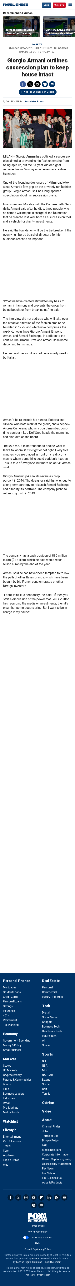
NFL (44, 1061)
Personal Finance (16, 981)
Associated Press (34, 101)
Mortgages (9, 987)
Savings (8, 1006)
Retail (6, 1103)
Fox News (48, 1168)
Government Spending (16, 1040)
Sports (47, 1054)
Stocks (7, 1065)
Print (45, 84)
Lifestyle (9, 1130)
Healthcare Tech (52, 1031)
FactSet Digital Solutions (29, 1262)
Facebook (23, 84)
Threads (37, 84)
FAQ (44, 1145)
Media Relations (52, 1149)
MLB (45, 1070)
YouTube (34, 1197)
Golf (44, 1089)
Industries (9, 1098)
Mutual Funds (11, 1112)
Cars (6, 1150)
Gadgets (47, 1021)
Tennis (46, 1093)
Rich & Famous (12, 1141)
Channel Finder (51, 1126)
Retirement (10, 1020)
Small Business (12, 1049)
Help (37, 1243)
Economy (10, 1034)
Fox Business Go (52, 1177)
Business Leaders (13, 1093)
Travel (7, 1146)
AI (43, 1040)
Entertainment (12, 1136)
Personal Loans (12, 1001)
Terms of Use (50, 1135)
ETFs (6, 1089)
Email (52, 84)
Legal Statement (52, 1262)
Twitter (30, 84)
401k (6, 1015)
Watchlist (10, 1121)
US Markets (10, 1070)
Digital (46, 1012)
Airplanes (9, 1155)
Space (46, 1045)
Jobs (45, 1131)
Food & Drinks (11, 1160)
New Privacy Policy (38, 1231)
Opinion (48, 1103)
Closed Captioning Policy (57, 1159)
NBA (45, 1065)
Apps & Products (52, 1182)
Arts (5, 1164)
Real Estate (51, 981)
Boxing (46, 1079)
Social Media (50, 1017)
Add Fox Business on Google (39, 92)
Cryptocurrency (12, 1075)
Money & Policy (12, 1045)
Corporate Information (55, 1154)
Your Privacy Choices (40, 1237)
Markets (37, 44)
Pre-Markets (10, 1107)
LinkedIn (49, 1197)
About (47, 1120)
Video (46, 1111)
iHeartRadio (41, 1205)
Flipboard (41, 1197)
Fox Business (15, 5)
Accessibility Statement (56, 1163)
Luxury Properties (52, 996)
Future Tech (49, 1035)
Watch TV (59, 5)
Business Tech (51, 1026)
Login (46, 5)
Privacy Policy (50, 1140)
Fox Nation (48, 1173)
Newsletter (64, 1197)
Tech (46, 1006)
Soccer (46, 1084)
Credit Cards (10, 996)
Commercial (49, 992)
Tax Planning (11, 1024)
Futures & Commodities (17, 1079)
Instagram (26, 1197)
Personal (47, 987)
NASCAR (47, 1075)
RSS (57, 1197)
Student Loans (12, 992)
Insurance (9, 1010)
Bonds (7, 1084)
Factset (36, 1258)
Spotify (34, 1205)
